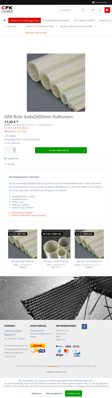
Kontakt (33, 336)
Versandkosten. (54, 366)
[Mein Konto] (100, 10)
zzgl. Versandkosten (21, 128)
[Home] (4, 20)
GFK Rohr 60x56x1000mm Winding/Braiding (56, 261)
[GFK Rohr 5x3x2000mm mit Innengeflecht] (89, 243)
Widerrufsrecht (62, 330)
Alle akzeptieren (54, 393)
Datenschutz (61, 333)
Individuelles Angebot (22, 212)
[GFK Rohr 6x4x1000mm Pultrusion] (22, 243)
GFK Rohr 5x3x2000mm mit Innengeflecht (89, 261)
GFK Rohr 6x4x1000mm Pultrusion (22, 261)
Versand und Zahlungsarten (41, 333)
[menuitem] (72, 10)
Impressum (60, 339)
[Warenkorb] (107, 10)
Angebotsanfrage (37, 330)
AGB (58, 336)
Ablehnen (36, 393)
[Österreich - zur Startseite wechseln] (6, 10)
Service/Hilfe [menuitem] (101, 2)
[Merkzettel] (93, 10)
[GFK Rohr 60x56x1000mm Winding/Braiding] (56, 243)
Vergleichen (13, 158)
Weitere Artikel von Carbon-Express (28, 215)
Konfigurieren (73, 393)
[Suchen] (83, 10)
